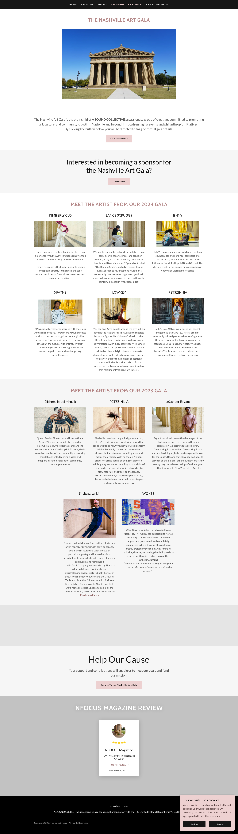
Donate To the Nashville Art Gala (119, 685)
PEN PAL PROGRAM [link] (157, 4)
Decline (194, 824)
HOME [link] (73, 4)
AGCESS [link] (102, 4)
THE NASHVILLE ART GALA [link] (126, 4)
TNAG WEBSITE (119, 138)
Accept (220, 824)
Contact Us (119, 181)
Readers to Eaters (89, 595)
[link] (119, 764)
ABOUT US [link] (87, 4)
